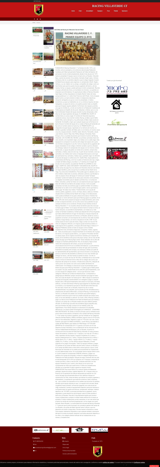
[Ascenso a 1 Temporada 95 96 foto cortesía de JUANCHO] (37, 32)
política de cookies (108, 462)
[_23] (37, 114)
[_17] (49, 58)
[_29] (37, 155)
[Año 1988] (37, 257)
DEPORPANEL (37, 1)
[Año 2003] (37, 243)
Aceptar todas (154, 466)
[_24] (49, 114)
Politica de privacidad (69, 451)
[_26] (49, 128)
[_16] (37, 72)
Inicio (73, 11)
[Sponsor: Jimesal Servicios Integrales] (117, 139)
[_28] (49, 141)
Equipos (100, 11)
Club (80, 11)
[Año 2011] (49, 242)
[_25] (37, 127)
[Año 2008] (37, 270)
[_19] (37, 87)
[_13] (49, 168)
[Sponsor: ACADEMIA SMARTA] (117, 90)
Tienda (116, 11)
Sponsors (125, 11)
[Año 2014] (49, 200)
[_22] (49, 100)
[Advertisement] (117, 53)
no (35, 451)
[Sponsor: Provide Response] (117, 122)
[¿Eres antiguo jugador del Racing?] (49, 214)
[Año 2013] (37, 212)
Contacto (66, 441)
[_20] (49, 87)
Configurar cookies (139, 462)
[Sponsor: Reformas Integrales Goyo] (117, 106)
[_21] (37, 100)
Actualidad (90, 11)
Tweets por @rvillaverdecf (114, 80)
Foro (108, 11)
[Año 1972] (49, 256)
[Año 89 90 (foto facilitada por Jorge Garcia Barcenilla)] (37, 58)
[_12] (37, 188)
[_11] (49, 188)
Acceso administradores (70, 454)
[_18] (49, 73)
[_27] (37, 141)
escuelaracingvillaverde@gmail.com (45, 447)
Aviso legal (66, 447)
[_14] (37, 171)
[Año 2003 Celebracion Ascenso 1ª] (37, 228)
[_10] (37, 201)
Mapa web (66, 444)
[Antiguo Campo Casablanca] (49, 38)
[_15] (49, 155)
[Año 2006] (49, 228)
